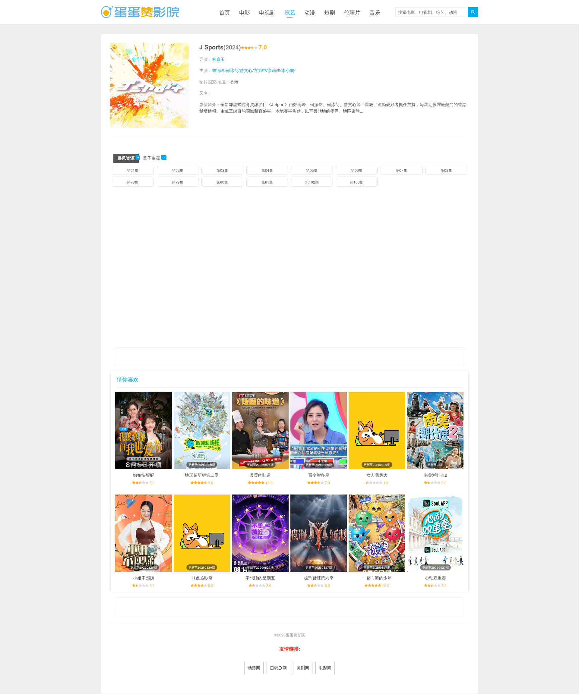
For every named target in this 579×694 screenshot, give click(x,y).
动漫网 (254, 668)
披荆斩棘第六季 (319, 578)
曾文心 (246, 70)
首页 (224, 12)
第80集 (222, 181)
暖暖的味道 (260, 475)
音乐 (374, 12)
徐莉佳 (273, 70)
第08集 (446, 170)
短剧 (329, 12)
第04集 (267, 170)
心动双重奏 (435, 578)
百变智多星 (318, 475)
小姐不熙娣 (143, 578)
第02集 (177, 170)
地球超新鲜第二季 (202, 475)
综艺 (289, 12)
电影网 (325, 668)
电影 (244, 12)
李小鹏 (287, 70)
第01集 (132, 170)
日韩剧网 (278, 668)
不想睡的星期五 (260, 578)
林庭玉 (218, 59)
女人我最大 (377, 475)
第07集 (401, 170)
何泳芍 (232, 70)
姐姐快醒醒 (143, 475)
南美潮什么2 (435, 475)
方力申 (260, 70)
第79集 (177, 181)
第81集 (267, 181)
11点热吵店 (202, 578)
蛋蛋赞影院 (295, 635)
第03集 (222, 170)
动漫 (309, 12)
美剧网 (302, 668)
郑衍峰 (218, 70)
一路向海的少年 (377, 578)
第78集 (132, 181)
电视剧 (267, 12)
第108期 (356, 181)
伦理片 (352, 12)
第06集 (356, 170)
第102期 (312, 181)
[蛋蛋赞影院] (140, 12)
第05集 (312, 170)
